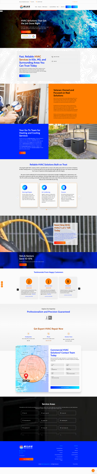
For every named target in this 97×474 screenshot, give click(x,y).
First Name (53, 364)
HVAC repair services (31, 138)
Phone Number (68, 368)
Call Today (22, 152)
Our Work (76, 456)
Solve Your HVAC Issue (25, 75)
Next (79, 289)
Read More (49, 294)
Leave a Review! (26, 459)
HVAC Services (44, 6)
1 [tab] (46, 209)
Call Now (68, 6)
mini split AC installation (36, 147)
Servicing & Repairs (59, 448)
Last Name (67, 364)
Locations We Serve (74, 454)
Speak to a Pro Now (25, 31)
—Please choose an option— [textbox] (70, 373)
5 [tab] (46, 301)
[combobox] (72, 373)
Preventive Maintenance (58, 454)
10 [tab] (54, 301)
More (58, 6)
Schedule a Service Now (59, 242)
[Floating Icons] (93, 470)
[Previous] (18, 197)
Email (52, 368)
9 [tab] (52, 301)
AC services (34, 139)
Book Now (74, 6)
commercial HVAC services (26, 146)
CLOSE (1, 11)
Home (36, 6)
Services (67, 372)
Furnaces (61, 452)
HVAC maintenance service (27, 143)
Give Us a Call (23, 264)
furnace (31, 142)
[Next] (79, 196)
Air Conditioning (59, 450)
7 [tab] (49, 301)
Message (53, 376)
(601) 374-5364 (39, 1)
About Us (39, 6)
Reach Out (63, 6)
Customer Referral (53, 6)
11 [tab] (55, 301)
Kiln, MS (32, 1)
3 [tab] (49, 209)
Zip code (52, 372)
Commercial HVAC (59, 456)
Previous (18, 290)
